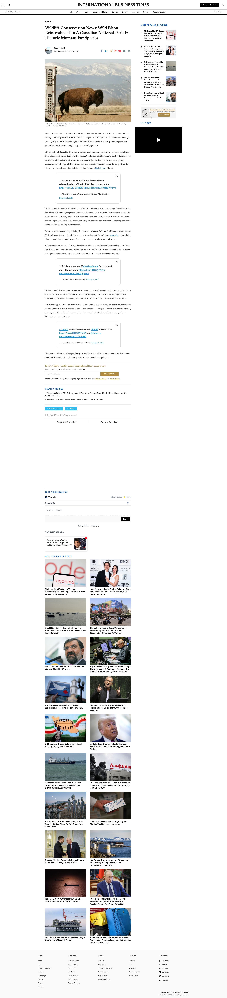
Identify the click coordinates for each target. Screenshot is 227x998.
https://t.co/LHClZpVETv (92, 269)
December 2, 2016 (66, 198)
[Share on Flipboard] (115, 51)
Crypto (124, 12)
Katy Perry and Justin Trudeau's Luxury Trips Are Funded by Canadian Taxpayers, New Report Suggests (110, 591)
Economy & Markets (100, 12)
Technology (135, 12)
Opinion (146, 12)
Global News (100, 167)
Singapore (132, 968)
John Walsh (60, 48)
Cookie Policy (103, 976)
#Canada (63, 329)
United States (133, 976)
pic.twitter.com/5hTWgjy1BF (74, 273)
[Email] (124, 51)
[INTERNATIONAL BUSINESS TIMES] (113, 5)
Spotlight (71, 972)
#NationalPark (90, 266)
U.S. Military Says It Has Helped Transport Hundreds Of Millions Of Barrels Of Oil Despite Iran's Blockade (65, 630)
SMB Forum (72, 968)
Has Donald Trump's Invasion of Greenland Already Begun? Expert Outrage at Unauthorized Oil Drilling (109, 862)
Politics (86, 12)
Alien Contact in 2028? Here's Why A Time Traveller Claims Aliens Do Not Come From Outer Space (64, 824)
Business (115, 12)
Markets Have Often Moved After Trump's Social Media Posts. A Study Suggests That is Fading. (110, 746)
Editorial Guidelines (109, 422)
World (78, 12)
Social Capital (73, 964)
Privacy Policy (114, 379)
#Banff (94, 329)
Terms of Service (100, 379)
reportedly (113, 235)
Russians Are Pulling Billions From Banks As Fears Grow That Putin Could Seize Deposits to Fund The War (110, 785)
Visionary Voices (74, 961)
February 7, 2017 (92, 279)
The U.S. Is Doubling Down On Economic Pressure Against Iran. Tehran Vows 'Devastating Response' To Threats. (108, 630)
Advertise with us (104, 979)
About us (101, 961)
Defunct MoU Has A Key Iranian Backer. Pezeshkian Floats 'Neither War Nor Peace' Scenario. (109, 708)
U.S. (71, 12)
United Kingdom (134, 972)
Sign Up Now (164, 115)
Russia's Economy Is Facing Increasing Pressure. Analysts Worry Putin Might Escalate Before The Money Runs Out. (107, 901)
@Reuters (95, 333)
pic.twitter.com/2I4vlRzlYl (72, 336)
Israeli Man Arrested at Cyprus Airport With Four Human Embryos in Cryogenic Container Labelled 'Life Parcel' (110, 940)
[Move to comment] (129, 51)
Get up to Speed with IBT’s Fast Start (162, 109)
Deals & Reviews (159, 12)
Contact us (102, 964)
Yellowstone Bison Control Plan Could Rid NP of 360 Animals (75, 400)
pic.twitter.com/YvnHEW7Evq (100, 187)
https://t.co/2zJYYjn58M (72, 187)
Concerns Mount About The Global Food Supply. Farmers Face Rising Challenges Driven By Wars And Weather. (63, 785)
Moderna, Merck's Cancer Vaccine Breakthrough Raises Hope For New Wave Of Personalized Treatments (65, 591)
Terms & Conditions (105, 968)
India (130, 964)
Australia (132, 961)
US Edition (218, 12)
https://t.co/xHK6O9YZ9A (72, 333)
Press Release (73, 976)
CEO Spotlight (73, 979)
